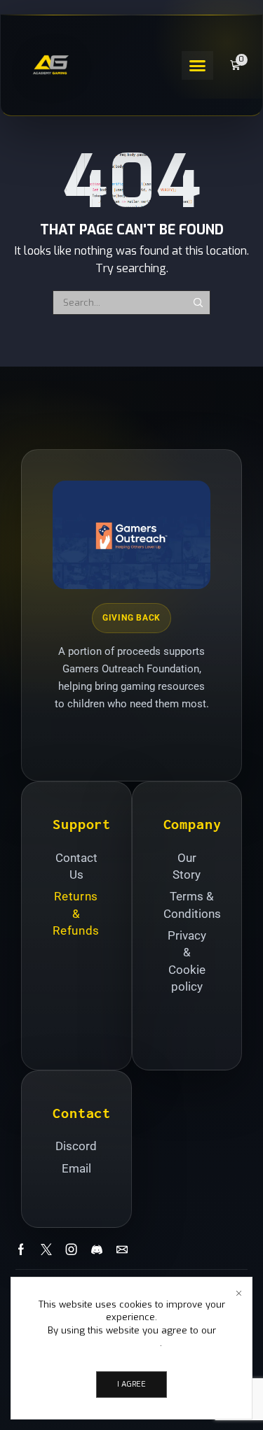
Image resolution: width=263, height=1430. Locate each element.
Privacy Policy (131, 1343)
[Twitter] (46, 1249)
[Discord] (96, 1249)
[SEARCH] (198, 302)
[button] (197, 65)
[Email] (122, 1249)
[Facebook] (21, 1249)
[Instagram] (71, 1249)
